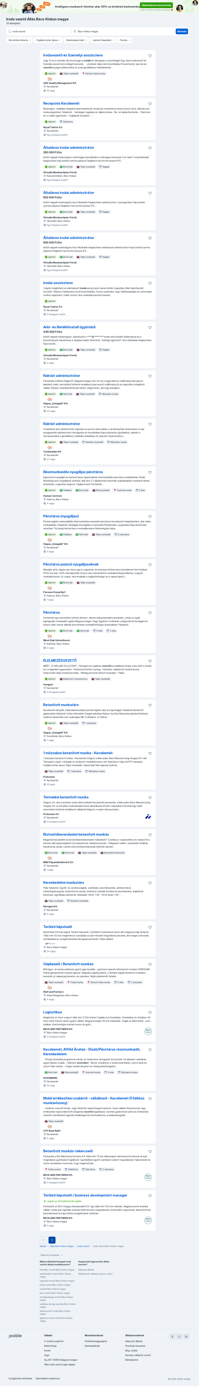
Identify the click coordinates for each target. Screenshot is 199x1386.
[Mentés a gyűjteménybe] (150, 56)
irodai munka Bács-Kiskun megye (55, 1285)
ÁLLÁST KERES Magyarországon (60, 1359)
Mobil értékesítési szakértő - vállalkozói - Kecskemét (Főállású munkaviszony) (93, 1100)
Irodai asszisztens (58, 283)
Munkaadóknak (92, 1345)
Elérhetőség (50, 1345)
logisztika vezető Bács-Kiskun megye (57, 1281)
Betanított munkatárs (61, 705)
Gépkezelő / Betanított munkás (68, 964)
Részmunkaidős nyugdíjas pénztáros (73, 472)
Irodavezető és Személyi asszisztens (73, 55)
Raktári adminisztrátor (61, 376)
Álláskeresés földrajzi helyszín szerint (95, 1274)
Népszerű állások (86, 1269)
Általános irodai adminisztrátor (68, 147)
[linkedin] (186, 1336)
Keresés (182, 31)
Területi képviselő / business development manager (85, 1195)
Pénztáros (51, 612)
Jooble (186, 1379)
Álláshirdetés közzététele (156, 5)
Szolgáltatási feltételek (20, 1378)
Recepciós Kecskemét (61, 103)
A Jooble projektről (53, 1341)
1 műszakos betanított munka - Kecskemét (78, 753)
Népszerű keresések (50, 1255)
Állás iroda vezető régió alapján (59, 1364)
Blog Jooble (131, 1350)
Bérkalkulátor (131, 1359)
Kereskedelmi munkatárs (63, 882)
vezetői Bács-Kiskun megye (53, 1289)
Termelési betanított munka (66, 797)
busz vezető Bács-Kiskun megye (55, 1293)
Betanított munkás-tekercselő (68, 1151)
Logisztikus (52, 1012)
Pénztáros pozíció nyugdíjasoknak (71, 564)
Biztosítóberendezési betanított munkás (76, 834)
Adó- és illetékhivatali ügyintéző (69, 327)
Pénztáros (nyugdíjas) (61, 516)
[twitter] (179, 1336)
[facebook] (172, 1336)
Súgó (46, 1355)
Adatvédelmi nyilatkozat (48, 1378)
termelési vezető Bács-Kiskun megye (57, 1269)
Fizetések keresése (135, 1345)
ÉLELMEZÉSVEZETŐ (60, 660)
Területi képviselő (57, 927)
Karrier (47, 1350)
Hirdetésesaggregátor (96, 1341)
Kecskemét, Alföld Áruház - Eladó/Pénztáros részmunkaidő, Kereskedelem (91, 1051)
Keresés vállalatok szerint (138, 1355)
